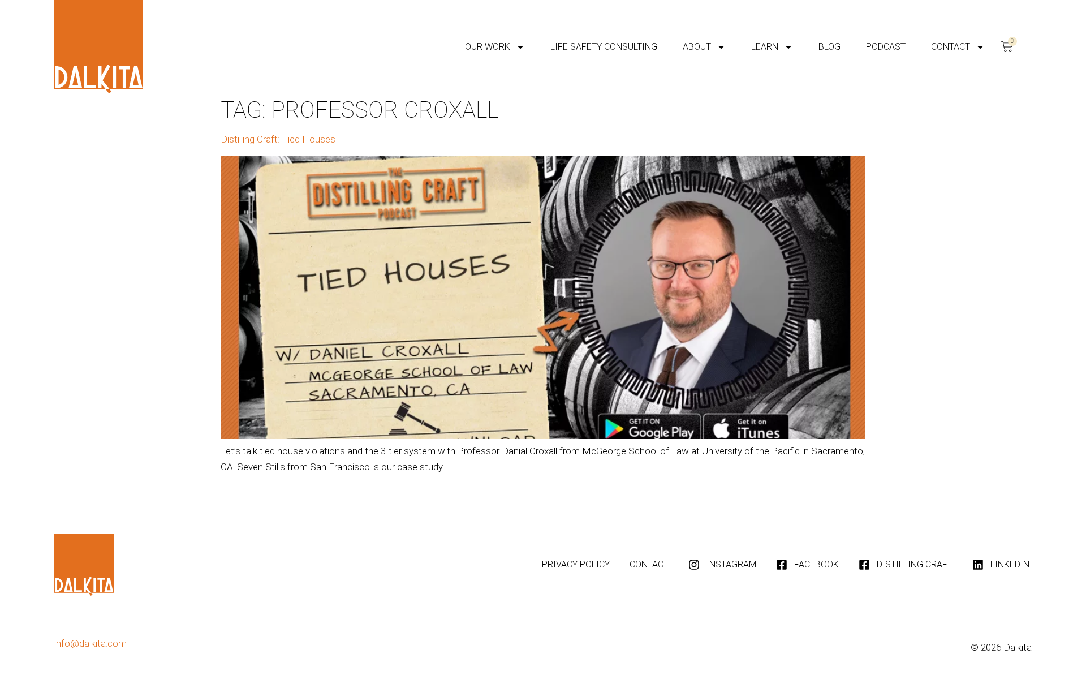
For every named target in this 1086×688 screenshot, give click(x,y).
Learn (764, 46)
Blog (829, 46)
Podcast (886, 46)
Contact (950, 46)
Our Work (487, 46)
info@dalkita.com (90, 643)
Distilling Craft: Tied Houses (278, 139)
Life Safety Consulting (603, 46)
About (697, 46)
